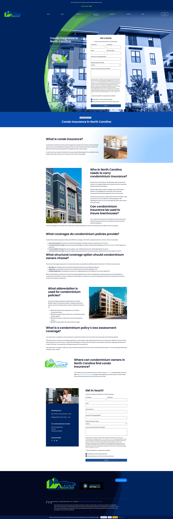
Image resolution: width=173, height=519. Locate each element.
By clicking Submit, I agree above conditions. (104, 95)
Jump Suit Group (82, 501)
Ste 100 (53, 429)
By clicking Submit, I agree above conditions (98, 450)
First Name (94, 44)
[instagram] (54, 440)
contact (109, 372)
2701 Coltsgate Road (57, 427)
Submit (106, 105)
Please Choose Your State (97, 62)
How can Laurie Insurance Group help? (100, 68)
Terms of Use (95, 81)
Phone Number (111, 50)
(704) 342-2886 (86, 6)
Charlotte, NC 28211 (56, 431)
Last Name (110, 44)
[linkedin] (56, 440)
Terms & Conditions (98, 501)
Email (92, 50)
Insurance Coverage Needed (99, 56)
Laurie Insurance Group (85, 374)
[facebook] (51, 440)
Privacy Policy (117, 80)
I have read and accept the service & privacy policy (106, 101)
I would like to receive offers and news (102, 99)
